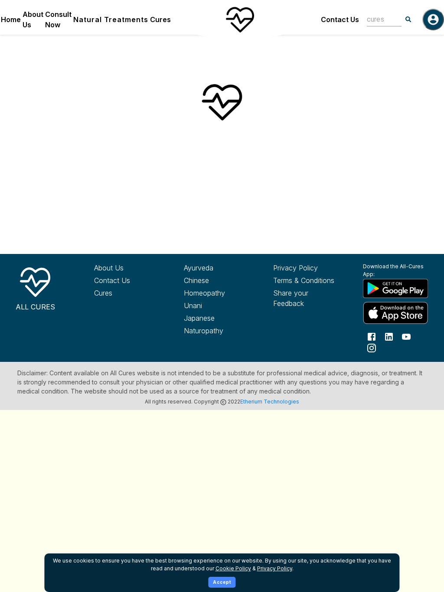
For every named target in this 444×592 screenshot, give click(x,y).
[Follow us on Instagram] (371, 347)
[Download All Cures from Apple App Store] (393, 313)
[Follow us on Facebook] (371, 336)
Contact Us (340, 19)
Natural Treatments (110, 19)
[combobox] (377, 19)
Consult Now (58, 19)
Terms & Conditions (303, 280)
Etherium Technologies (269, 401)
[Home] (239, 19)
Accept (222, 582)
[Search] (408, 19)
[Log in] (433, 19)
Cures (160, 19)
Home (11, 19)
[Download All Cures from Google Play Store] (393, 288)
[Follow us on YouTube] (406, 336)
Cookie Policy (233, 568)
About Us (33, 19)
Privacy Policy (295, 267)
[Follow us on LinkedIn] (389, 336)
